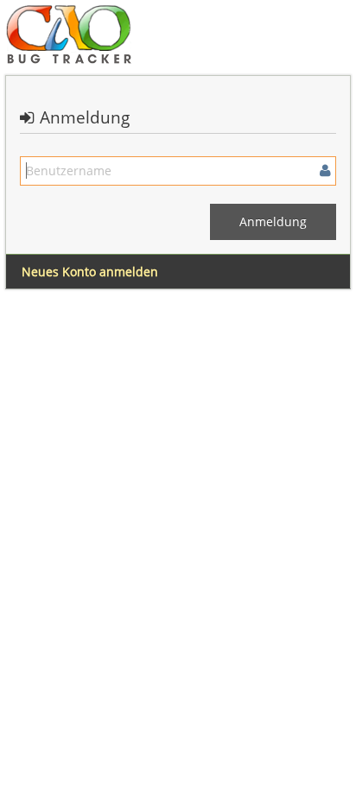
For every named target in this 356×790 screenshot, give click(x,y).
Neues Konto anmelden (90, 271)
